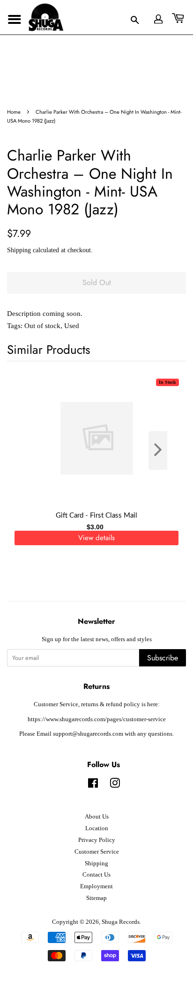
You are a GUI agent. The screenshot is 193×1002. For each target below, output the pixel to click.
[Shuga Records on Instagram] (115, 785)
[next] (163, 450)
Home (14, 112)
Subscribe (162, 657)
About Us (97, 816)
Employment (96, 886)
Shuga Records (121, 922)
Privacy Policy (96, 840)
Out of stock (42, 325)
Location (96, 828)
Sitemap (96, 898)
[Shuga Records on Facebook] (93, 785)
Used (71, 325)
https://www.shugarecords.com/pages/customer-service (97, 719)
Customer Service (96, 851)
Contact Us (96, 874)
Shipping (19, 250)
